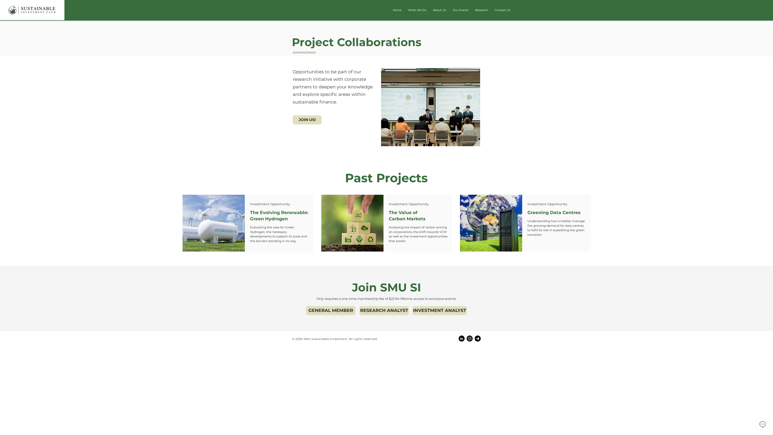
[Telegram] (478, 339)
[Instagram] (470, 339)
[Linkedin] (462, 339)
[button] (307, 119)
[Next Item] (473, 107)
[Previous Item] (388, 107)
